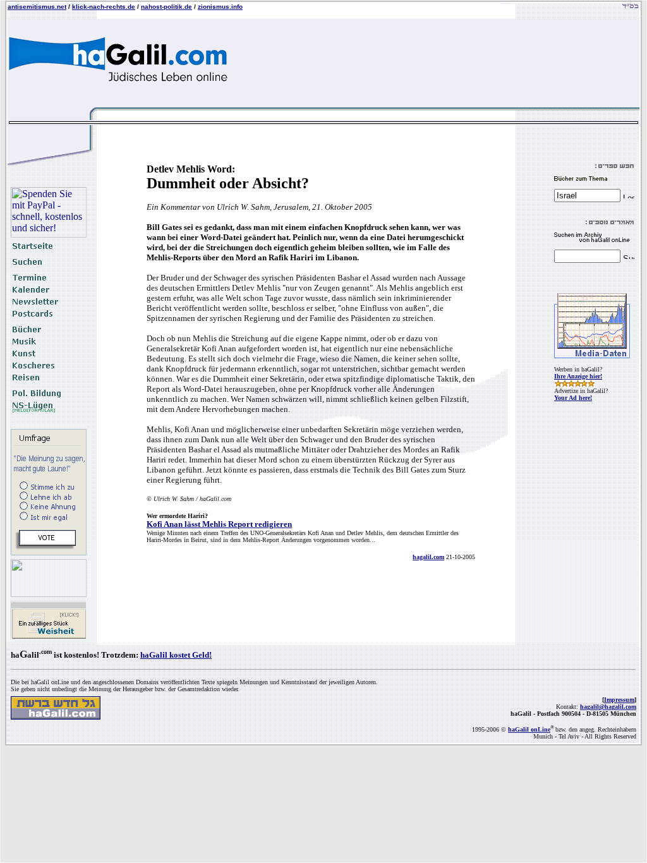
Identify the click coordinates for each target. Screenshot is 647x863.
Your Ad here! (573, 397)
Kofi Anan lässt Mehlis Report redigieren (219, 524)
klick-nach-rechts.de (103, 6)
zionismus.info (220, 6)
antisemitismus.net (37, 6)
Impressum (619, 699)
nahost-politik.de (166, 6)
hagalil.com (428, 556)
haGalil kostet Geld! (176, 655)
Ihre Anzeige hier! (578, 376)
